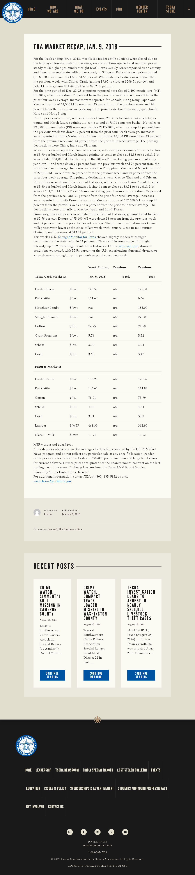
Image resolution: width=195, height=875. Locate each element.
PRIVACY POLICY (95, 866)
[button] (189, 9)
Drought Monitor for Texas (77, 237)
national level (128, 246)
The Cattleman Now (71, 529)
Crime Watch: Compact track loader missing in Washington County (95, 602)
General (52, 529)
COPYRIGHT (75, 866)
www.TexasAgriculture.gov (52, 481)
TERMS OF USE (117, 866)
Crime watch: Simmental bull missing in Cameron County (50, 600)
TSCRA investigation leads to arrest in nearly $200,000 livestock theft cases (141, 602)
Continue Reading (55, 676)
